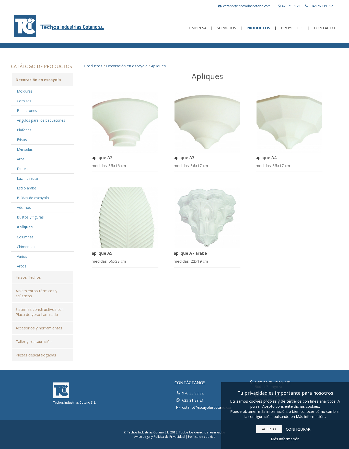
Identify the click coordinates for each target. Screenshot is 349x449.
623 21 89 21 (290, 6)
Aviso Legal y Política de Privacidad (159, 436)
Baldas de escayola (33, 197)
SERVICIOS (226, 27)
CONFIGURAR (298, 429)
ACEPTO (269, 429)
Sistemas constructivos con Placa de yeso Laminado (40, 312)
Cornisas (24, 100)
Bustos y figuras (30, 217)
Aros (21, 159)
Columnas (25, 237)
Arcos (21, 266)
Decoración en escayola (38, 79)
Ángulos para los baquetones (41, 120)
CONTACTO (324, 27)
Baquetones (27, 110)
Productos (93, 65)
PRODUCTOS (258, 27)
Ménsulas (25, 149)
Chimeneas (26, 246)
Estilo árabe (26, 188)
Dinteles (23, 168)
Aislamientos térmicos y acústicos (36, 293)
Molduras (24, 91)
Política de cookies (201, 436)
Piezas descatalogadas (36, 354)
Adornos (24, 207)
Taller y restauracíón (34, 341)
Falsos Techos (28, 277)
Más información (285, 438)
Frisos (22, 139)
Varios (22, 256)
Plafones (24, 129)
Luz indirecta (27, 178)
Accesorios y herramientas (39, 327)
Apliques (25, 226)
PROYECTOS (292, 27)
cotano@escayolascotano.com (246, 6)
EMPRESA (197, 27)
